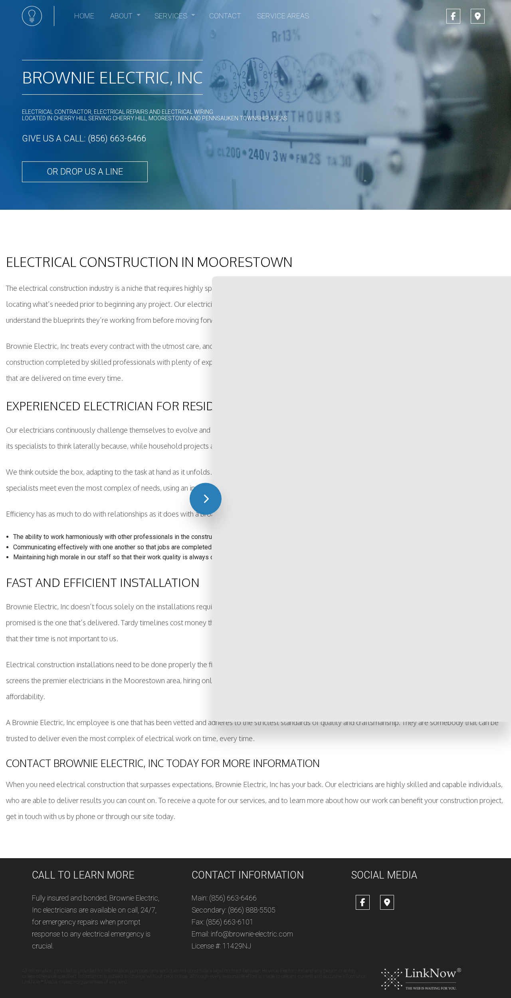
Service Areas (283, 16)
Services (170, 16)
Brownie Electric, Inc (112, 77)
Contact (225, 16)
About (121, 16)
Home (84, 16)
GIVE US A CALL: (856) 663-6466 (84, 138)
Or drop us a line (85, 172)
